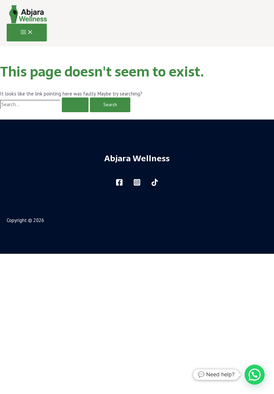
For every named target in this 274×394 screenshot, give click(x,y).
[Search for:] (45, 104)
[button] (255, 375)
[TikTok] (154, 184)
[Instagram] (137, 184)
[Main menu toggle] (27, 32)
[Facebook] (119, 184)
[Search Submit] (75, 104)
